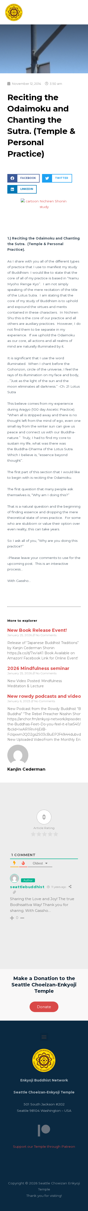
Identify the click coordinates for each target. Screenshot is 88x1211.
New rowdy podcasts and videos (45, 696)
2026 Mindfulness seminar (38, 668)
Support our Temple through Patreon (44, 1146)
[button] (23, 178)
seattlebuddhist (27, 886)
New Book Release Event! (37, 630)
